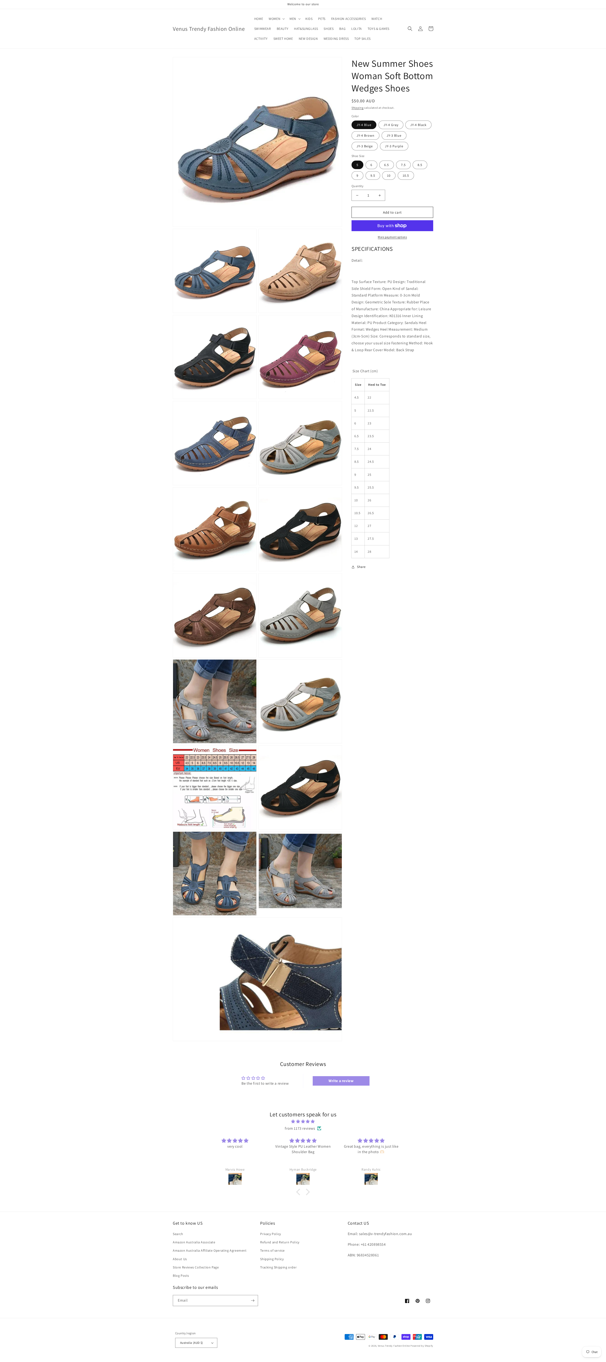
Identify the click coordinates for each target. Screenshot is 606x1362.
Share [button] (361, 567)
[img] (303, 1121)
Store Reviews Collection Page (196, 1267)
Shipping (358, 107)
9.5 (372, 175)
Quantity (357, 186)
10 (389, 175)
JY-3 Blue (394, 135)
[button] (276, 19)
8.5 (420, 165)
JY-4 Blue (363, 125)
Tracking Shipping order (278, 1267)
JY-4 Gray (390, 125)
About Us (180, 1259)
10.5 (406, 175)
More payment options (392, 237)
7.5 (403, 165)
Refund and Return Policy (279, 1242)
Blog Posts (181, 1275)
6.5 (386, 165)
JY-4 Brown (365, 135)
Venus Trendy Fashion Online (394, 1345)
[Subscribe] (252, 1300)
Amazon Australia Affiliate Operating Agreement (210, 1250)
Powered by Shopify (421, 1345)
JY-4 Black (418, 125)
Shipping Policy (272, 1259)
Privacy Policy (270, 1234)
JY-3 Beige (364, 146)
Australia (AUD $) (191, 1343)
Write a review (341, 1080)
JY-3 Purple (394, 146)
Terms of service (272, 1250)
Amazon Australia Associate (194, 1242)
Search (178, 1234)
